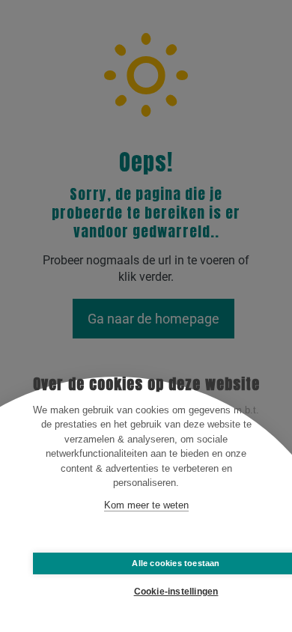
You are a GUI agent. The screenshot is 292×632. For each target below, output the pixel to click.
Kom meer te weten (146, 505)
